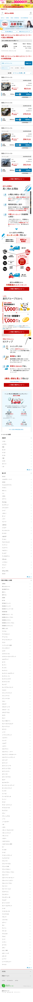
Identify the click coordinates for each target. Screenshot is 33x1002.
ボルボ (3, 573)
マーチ (3, 908)
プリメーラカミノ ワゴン (8, 872)
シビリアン (4, 737)
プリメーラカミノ (6, 869)
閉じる (28, 469)
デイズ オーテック (7, 804)
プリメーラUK (5, 866)
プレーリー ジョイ (6, 888)
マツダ (3, 452)
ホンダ (3, 449)
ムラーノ (4, 922)
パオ (3, 824)
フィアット (4, 544)
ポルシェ (4, 490)
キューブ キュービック (7, 687)
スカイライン (5, 748)
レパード (4, 958)
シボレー (4, 513)
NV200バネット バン (7, 614)
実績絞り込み (28, 63)
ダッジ (3, 516)
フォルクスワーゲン (7, 485)
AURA (3, 597)
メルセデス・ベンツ (7, 479)
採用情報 (16, 980)
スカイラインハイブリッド (8, 757)
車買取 (7, 17)
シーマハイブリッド (7, 734)
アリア (3, 642)
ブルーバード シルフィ (7, 880)
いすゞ (3, 466)
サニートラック (6, 726)
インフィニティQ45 (7, 645)
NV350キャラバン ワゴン (8, 622)
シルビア (4, 743)
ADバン (4, 592)
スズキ (3, 461)
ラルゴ (3, 936)
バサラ (3, 827)
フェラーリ (4, 547)
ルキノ (3, 947)
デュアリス (4, 810)
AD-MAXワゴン (5, 589)
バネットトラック (6, 832)
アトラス (4, 631)
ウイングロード (6, 648)
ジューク (4, 740)
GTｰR (3, 600)
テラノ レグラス (6, 816)
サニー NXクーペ (6, 720)
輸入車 (4, 473)
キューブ (4, 684)
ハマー (3, 519)
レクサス (4, 444)
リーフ (3, 939)
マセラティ (4, 550)
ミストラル (4, 919)
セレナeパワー (5, 782)
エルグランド (5, 659)
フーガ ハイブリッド (7, 855)
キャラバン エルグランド (8, 673)
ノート (3, 818)
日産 (3, 447)
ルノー (3, 567)
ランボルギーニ (6, 556)
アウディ (4, 487)
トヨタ (3, 441)
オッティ (4, 664)
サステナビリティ (17, 992)
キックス (4, 667)
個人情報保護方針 (10, 980)
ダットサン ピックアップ (8, 785)
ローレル (4, 964)
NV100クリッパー (6, 606)
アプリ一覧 (4, 992)
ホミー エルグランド (7, 905)
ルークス (4, 944)
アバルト (4, 539)
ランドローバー (6, 530)
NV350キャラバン (6, 620)
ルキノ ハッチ (5, 953)
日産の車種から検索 (6, 580)
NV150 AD (4, 611)
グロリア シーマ (6, 706)
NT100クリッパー (6, 603)
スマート (4, 499)
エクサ (3, 650)
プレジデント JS (6, 897)
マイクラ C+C (5, 914)
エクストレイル (6, 653)
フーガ (3, 852)
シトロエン (4, 562)
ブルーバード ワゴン (7, 883)
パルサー (4, 838)
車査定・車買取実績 (15, 17)
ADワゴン (4, 594)
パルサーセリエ (6, 841)
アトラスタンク (6, 634)
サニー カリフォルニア (7, 723)
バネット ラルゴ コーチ (7, 830)
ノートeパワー (5, 821)
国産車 (4, 438)
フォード (4, 521)
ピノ (3, 846)
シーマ (3, 732)
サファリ (4, 729)
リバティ (4, 942)
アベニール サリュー (7, 639)
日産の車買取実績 (24, 17)
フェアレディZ (5, 858)
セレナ (3, 779)
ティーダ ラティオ (6, 796)
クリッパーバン (6, 695)
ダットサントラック (7, 788)
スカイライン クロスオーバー (9, 754)
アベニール (4, 636)
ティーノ (4, 799)
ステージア (4, 760)
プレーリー (4, 886)
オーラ (3, 662)
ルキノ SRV (5, 950)
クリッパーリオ (6, 698)
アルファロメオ (6, 542)
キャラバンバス (6, 681)
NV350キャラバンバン (7, 625)
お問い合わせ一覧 (10, 992)
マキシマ (4, 916)
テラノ (3, 813)
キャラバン (4, 670)
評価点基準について (29, 50)
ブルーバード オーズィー (8, 877)
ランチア (4, 553)
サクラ (3, 715)
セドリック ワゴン (6, 768)
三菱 (3, 458)
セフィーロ (4, 774)
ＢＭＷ (3, 482)
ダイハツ (4, 463)
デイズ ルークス (6, 807)
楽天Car (2, 17)
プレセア (4, 900)
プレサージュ (5, 891)
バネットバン (5, 835)
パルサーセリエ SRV (7, 844)
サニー (3, 718)
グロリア (4, 704)
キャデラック (5, 505)
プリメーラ (4, 860)
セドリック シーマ (6, 765)
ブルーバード (5, 874)
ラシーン (4, 928)
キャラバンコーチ (6, 678)
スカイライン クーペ (7, 751)
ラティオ (4, 930)
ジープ (3, 510)
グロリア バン (6, 709)
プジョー (4, 564)
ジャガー (4, 527)
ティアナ (4, 790)
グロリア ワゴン (6, 712)
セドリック (4, 762)
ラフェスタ (4, 933)
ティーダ (4, 793)
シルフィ (4, 746)
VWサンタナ (5, 628)
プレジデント (5, 894)
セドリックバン (6, 771)
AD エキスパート (6, 586)
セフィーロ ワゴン (6, 776)
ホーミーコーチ (6, 902)
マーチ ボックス (6, 911)
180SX (3, 583)
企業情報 (3, 980)
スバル (3, 455)
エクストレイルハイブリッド (9, 656)
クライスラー (5, 507)
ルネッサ (4, 956)
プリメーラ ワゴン (6, 863)
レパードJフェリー (6, 961)
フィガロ (4, 849)
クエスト (4, 690)
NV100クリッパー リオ (7, 608)
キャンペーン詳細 (17, 325)
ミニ (3, 493)
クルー (3, 701)
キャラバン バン (6, 676)
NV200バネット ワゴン (7, 617)
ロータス (4, 533)
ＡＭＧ (3, 496)
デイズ (3, 802)
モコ (3, 925)
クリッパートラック (7, 692)
